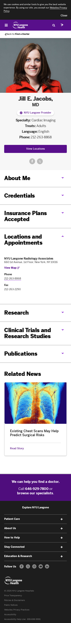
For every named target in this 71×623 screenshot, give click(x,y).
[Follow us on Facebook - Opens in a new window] (21, 566)
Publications (20, 354)
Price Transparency (13, 595)
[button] (64, 15)
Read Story (17, 448)
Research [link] (16, 313)
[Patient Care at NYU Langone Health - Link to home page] (20, 25)
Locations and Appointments (23, 239)
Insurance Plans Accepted (25, 216)
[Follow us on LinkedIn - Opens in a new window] (47, 566)
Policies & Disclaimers (14, 600)
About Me (17, 178)
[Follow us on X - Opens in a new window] (28, 566)
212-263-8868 (41, 137)
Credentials (19, 195)
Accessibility (10, 614)
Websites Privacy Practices (16, 610)
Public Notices (11, 605)
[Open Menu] (6, 25)
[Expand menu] (61, 519)
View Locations (35, 148)
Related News (22, 374)
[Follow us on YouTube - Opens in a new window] (41, 566)
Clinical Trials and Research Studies (27, 333)
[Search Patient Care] (54, 25)
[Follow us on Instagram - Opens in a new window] (34, 566)
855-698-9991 (34, 619)
